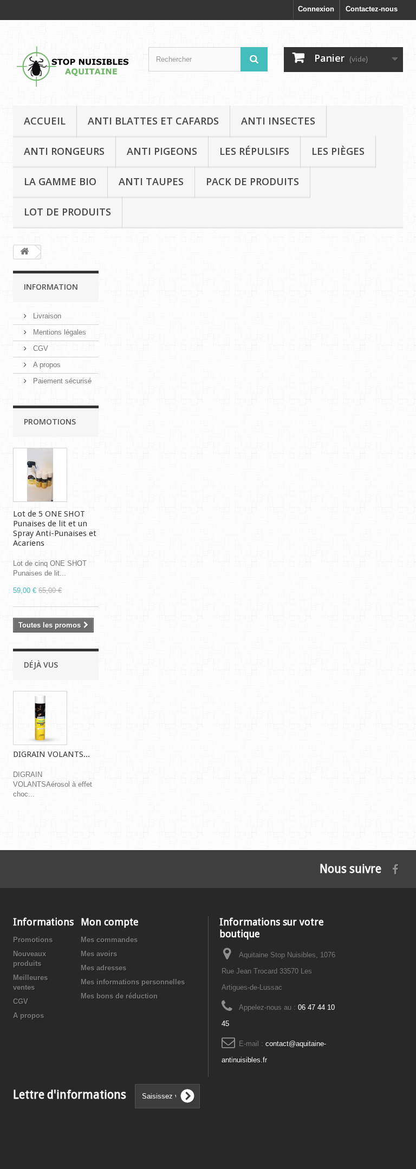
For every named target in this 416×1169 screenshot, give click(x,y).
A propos (46, 365)
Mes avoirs (99, 954)
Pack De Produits (252, 181)
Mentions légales (58, 332)
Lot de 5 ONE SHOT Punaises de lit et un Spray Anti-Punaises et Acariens (54, 528)
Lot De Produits (67, 211)
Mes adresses (103, 968)
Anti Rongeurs (64, 151)
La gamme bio (60, 181)
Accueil (45, 120)
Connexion (316, 9)
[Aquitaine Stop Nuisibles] (72, 67)
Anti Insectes (278, 120)
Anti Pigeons (162, 151)
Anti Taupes (151, 181)
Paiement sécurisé (61, 381)
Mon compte (110, 922)
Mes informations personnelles (133, 982)
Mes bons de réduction (119, 996)
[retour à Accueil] (24, 252)
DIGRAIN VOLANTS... (51, 754)
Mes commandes (109, 940)
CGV (39, 348)
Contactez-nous (372, 9)
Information (51, 287)
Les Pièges (338, 151)
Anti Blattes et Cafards (153, 120)
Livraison (46, 316)
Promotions (50, 421)
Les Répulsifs (254, 151)
